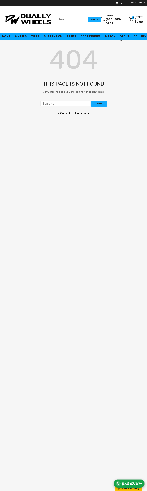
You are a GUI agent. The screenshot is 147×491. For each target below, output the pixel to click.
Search (99, 104)
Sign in (134, 3)
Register (141, 3)
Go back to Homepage (74, 113)
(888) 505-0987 (113, 21)
